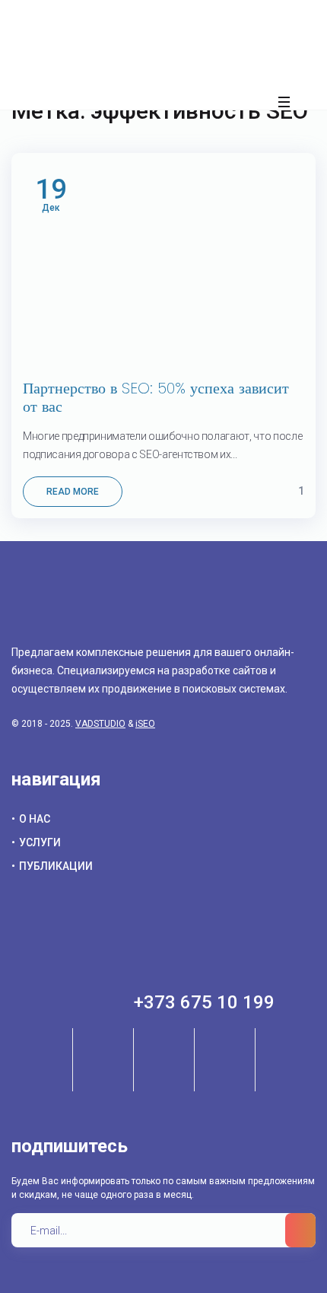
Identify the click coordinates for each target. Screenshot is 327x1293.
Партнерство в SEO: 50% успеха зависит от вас (156, 397)
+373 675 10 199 (204, 1002)
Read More (72, 491)
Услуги (40, 842)
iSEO (145, 723)
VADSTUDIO (100, 723)
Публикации (56, 866)
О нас (34, 819)
